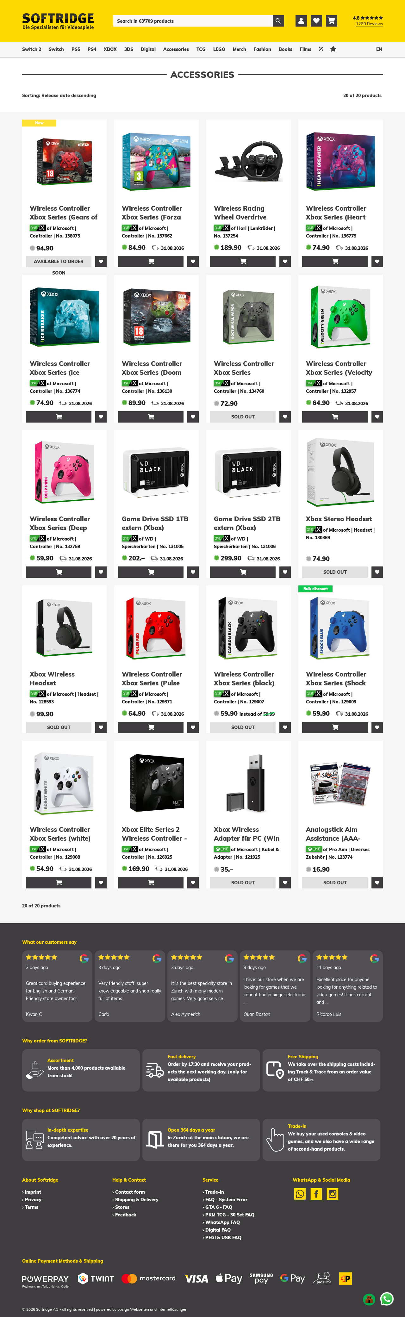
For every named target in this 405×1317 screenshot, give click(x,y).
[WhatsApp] (300, 1198)
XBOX (110, 49)
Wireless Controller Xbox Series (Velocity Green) (339, 372)
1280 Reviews (369, 23)
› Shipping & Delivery (135, 1200)
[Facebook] (316, 1198)
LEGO (219, 49)
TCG (201, 49)
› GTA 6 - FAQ (217, 1207)
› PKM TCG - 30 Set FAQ (228, 1215)
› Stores (120, 1207)
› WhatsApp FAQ (221, 1222)
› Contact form (128, 1192)
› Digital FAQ (216, 1230)
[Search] (278, 21)
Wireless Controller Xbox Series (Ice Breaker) (60, 372)
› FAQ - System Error (224, 1200)
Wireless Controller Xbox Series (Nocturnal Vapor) (244, 372)
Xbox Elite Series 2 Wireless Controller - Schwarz (154, 838)
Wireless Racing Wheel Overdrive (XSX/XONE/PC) (240, 217)
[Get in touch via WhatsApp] (387, 1299)
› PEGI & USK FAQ (221, 1237)
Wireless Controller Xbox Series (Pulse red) (152, 683)
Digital (148, 49)
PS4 (92, 49)
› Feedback (124, 1215)
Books (285, 49)
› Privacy (31, 1200)
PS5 (76, 49)
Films (305, 49)
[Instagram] (332, 1198)
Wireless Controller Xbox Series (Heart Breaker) (336, 217)
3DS (128, 49)
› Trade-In (213, 1192)
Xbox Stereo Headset (339, 519)
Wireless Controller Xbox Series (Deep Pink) (60, 528)
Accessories (176, 49)
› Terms (30, 1207)
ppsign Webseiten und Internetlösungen (152, 1309)
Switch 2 (31, 49)
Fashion (262, 49)
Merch (239, 49)
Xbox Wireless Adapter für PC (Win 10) (246, 838)
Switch (56, 49)
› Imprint (31, 1192)
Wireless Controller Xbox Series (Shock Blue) (336, 683)
